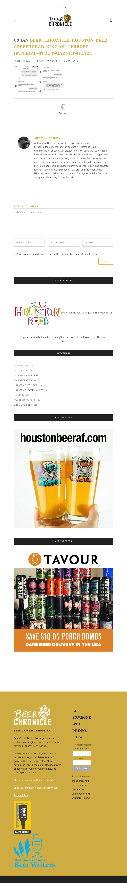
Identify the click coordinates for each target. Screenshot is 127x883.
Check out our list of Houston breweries (35, 780)
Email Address (80, 748)
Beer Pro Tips (21, 365)
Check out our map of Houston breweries (35, 787)
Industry (19, 395)
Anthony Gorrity (51, 61)
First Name (78, 758)
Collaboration (23, 380)
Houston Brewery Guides (28, 390)
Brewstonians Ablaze (27, 375)
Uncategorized (23, 405)
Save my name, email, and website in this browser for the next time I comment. (59, 254)
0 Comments (71, 61)
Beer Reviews (21, 370)
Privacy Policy (21, 795)
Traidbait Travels (24, 400)
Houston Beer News (25, 385)
